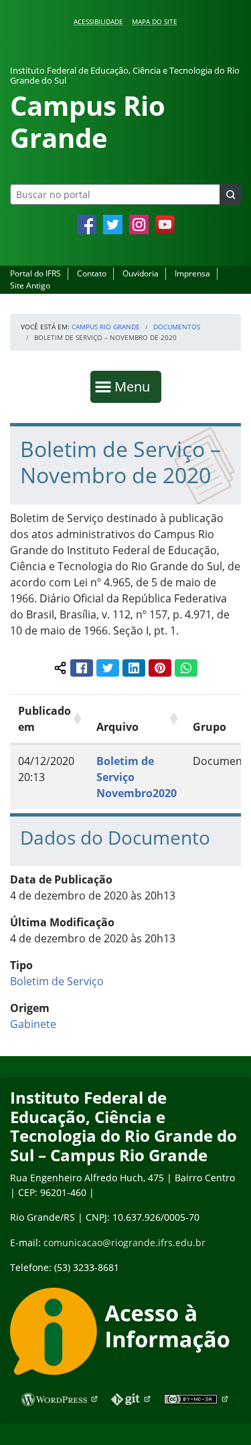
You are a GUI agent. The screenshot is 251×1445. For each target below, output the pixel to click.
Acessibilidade (98, 21)
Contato (91, 273)
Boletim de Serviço (57, 981)
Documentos (176, 326)
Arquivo (117, 726)
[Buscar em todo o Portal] (230, 194)
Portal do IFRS (35, 273)
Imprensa (192, 273)
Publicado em (44, 718)
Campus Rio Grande (106, 326)
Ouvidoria (140, 273)
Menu (135, 386)
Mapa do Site (154, 21)
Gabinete (33, 1024)
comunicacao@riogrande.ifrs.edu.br (124, 1242)
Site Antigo (30, 285)
